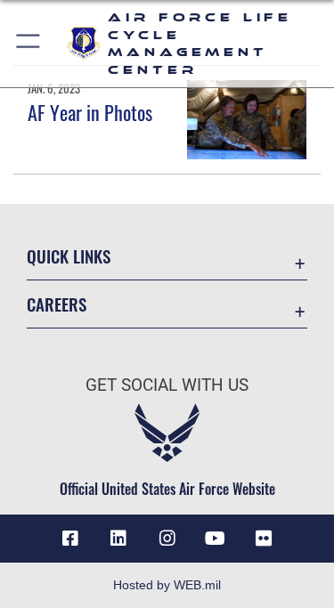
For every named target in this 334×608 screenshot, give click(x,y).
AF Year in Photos (90, 112)
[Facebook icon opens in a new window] (70, 538)
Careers (56, 304)
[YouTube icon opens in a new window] (215, 538)
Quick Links (68, 256)
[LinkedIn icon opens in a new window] (118, 538)
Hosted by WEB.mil (167, 585)
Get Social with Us (167, 385)
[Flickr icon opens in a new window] (263, 538)
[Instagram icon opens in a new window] (167, 538)
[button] (29, 43)
